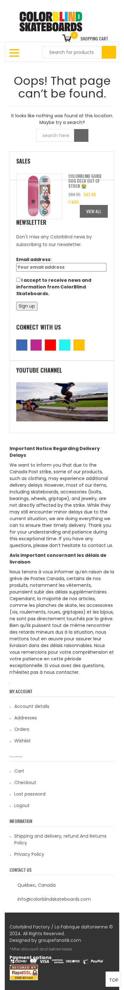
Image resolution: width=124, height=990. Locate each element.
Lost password (29, 794)
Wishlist (22, 741)
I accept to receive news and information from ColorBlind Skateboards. (53, 287)
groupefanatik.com (59, 940)
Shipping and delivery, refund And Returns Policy (60, 839)
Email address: (34, 259)
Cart (19, 771)
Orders (21, 729)
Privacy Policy (29, 854)
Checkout (25, 782)
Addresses (25, 718)
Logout (22, 805)
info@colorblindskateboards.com (54, 899)
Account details (31, 706)
